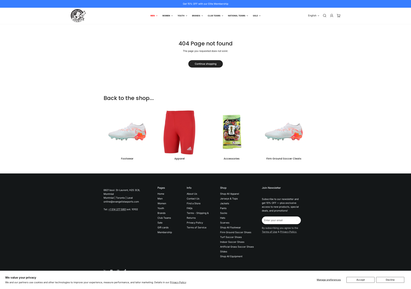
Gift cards (163, 227)
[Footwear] (127, 131)
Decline (390, 279)
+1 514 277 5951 (117, 209)
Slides (223, 251)
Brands (161, 213)
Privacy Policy (178, 282)
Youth (160, 208)
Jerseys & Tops (229, 198)
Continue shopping (205, 63)
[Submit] (297, 220)
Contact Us (193, 198)
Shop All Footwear (230, 227)
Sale (159, 222)
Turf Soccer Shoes (231, 237)
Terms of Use (269, 231)
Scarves (224, 222)
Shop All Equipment (231, 256)
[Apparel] (179, 131)
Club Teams (164, 217)
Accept (360, 279)
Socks (223, 213)
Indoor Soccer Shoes (232, 241)
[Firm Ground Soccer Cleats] (283, 131)
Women (161, 203)
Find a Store (194, 203)
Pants (223, 208)
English (312, 15)
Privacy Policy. (288, 231)
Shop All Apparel (229, 193)
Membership (164, 232)
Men (160, 198)
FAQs (189, 208)
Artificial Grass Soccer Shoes (237, 246)
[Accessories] (231, 131)
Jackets (224, 203)
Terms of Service (196, 227)
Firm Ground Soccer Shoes (235, 232)
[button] (338, 15)
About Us (192, 193)
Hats (222, 217)
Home (160, 193)
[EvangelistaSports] (78, 15)
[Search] (324, 15)
